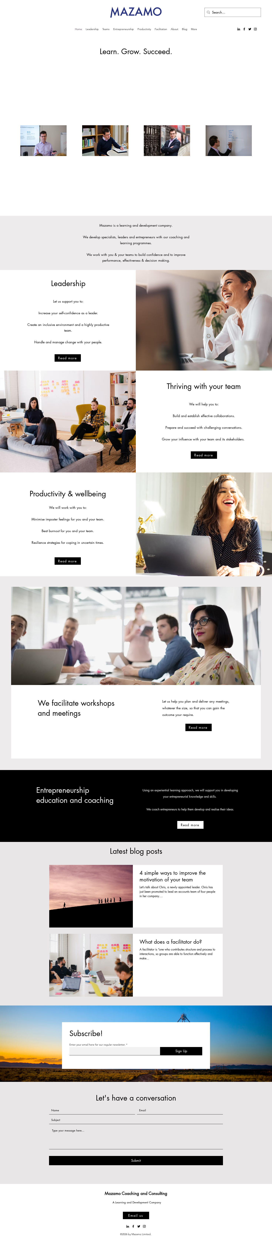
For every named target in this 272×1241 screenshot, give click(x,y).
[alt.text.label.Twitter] (250, 29)
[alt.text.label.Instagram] (255, 29)
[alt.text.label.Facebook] (244, 29)
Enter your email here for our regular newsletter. (97, 1044)
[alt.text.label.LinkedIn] (239, 29)
